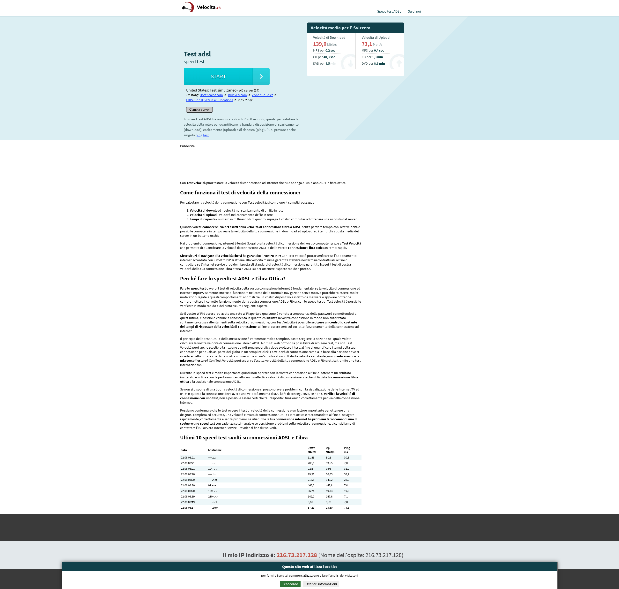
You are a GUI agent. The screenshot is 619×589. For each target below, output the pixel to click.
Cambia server (199, 109)
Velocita (209, 7)
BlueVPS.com (237, 95)
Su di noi (414, 11)
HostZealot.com (211, 95)
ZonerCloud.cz (262, 95)
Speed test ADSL (389, 11)
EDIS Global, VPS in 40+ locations (209, 100)
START (218, 76)
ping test (202, 135)
